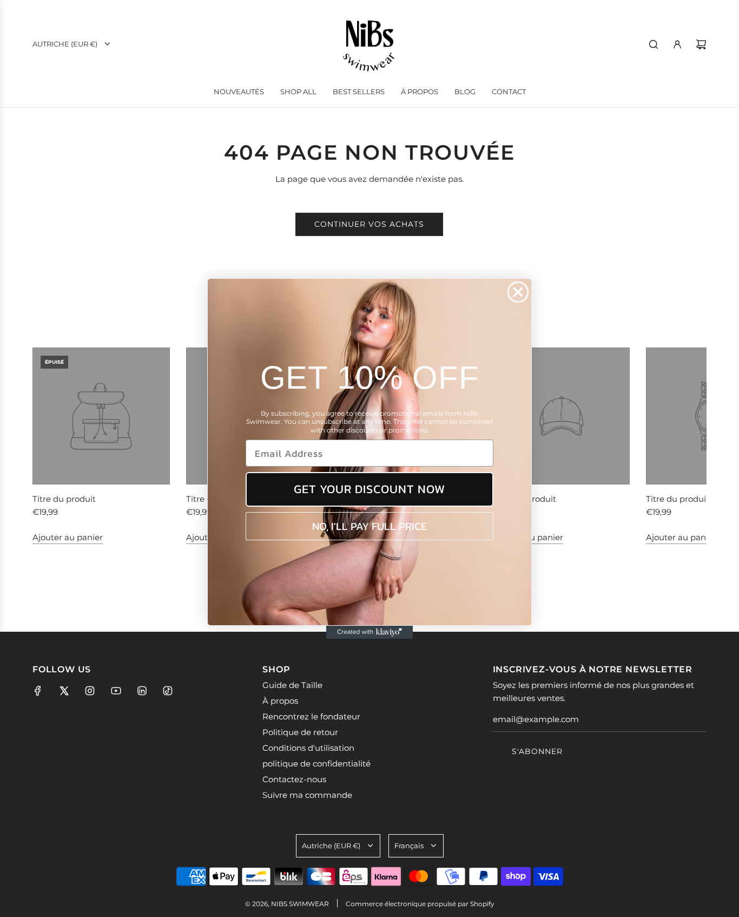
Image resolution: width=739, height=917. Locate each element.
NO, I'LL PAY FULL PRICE (369, 526)
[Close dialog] (518, 292)
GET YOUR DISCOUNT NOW (369, 489)
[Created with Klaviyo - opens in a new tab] (369, 632)
